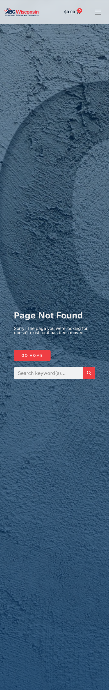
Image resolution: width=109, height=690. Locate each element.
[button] (98, 12)
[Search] (89, 373)
